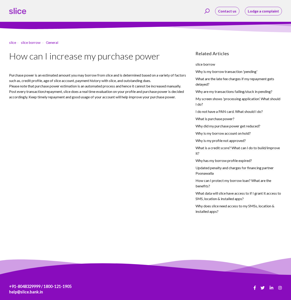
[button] (206, 11)
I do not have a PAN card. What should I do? (229, 111)
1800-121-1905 (57, 286)
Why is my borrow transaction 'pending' (226, 71)
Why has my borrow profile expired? (224, 160)
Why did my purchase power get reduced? (228, 126)
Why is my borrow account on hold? (223, 133)
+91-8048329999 (24, 286)
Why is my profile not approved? (221, 140)
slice (12, 42)
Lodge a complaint (263, 11)
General (52, 42)
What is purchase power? (215, 119)
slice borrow (30, 42)
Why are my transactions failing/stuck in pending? (234, 91)
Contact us (227, 11)
